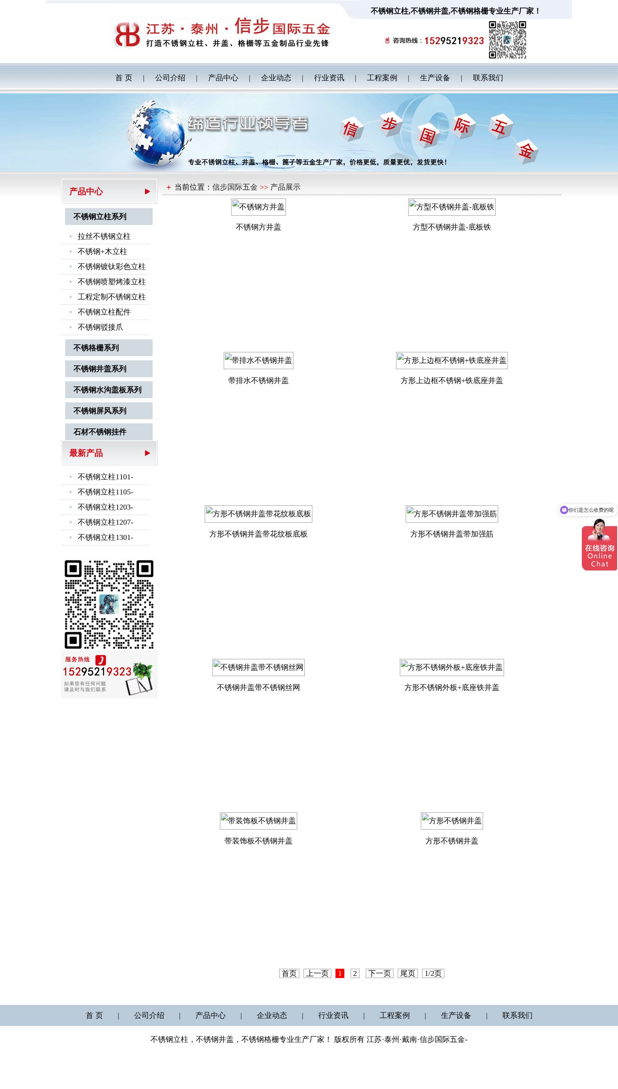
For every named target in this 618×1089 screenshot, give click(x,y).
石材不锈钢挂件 (100, 432)
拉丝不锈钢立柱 (104, 236)
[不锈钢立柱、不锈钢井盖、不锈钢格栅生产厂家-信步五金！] (235, 30)
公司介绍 (170, 78)
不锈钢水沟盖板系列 (108, 390)
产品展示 (285, 187)
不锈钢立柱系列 (100, 216)
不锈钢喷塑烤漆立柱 (112, 282)
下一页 (379, 973)
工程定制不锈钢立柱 (112, 297)
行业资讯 (329, 78)
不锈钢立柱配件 (104, 312)
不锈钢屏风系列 (100, 411)
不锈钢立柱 (390, 11)
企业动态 (276, 78)
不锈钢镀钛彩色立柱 (112, 266)
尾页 (407, 973)
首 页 (123, 78)
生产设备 (435, 78)
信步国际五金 (235, 187)
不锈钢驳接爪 (100, 327)
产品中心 (223, 78)
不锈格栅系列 (96, 348)
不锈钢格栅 (470, 11)
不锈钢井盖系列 (100, 369)
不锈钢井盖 (430, 11)
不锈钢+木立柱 (102, 251)
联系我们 (488, 78)
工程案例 (382, 78)
